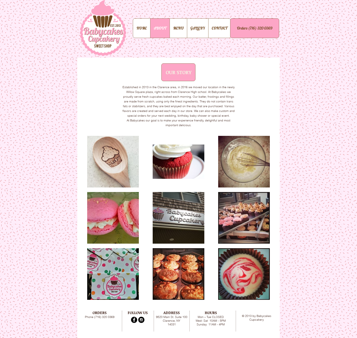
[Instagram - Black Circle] (141, 320)
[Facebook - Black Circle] (134, 320)
